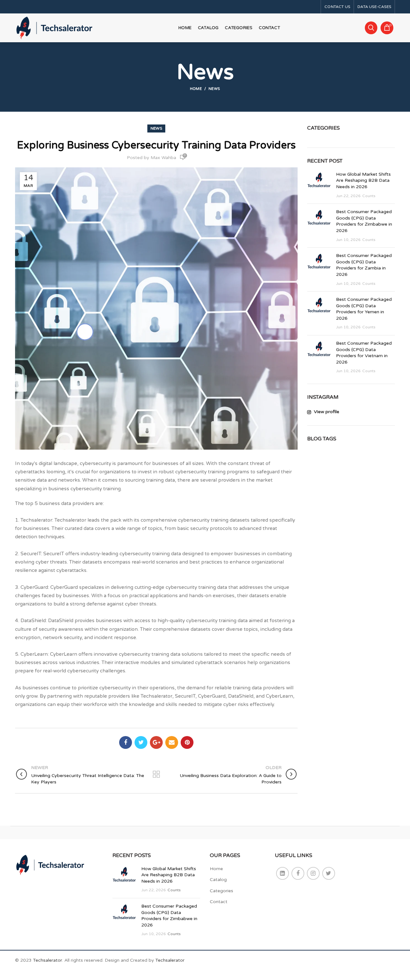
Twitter (328, 873)
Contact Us (337, 6)
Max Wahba (163, 157)
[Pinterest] (187, 742)
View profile (326, 411)
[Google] (156, 742)
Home (196, 89)
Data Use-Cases (374, 6)
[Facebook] (125, 742)
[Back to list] (156, 775)
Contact (218, 901)
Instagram (313, 873)
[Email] (171, 742)
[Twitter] (141, 742)
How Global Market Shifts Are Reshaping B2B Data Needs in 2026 (363, 180)
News (214, 89)
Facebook (297, 873)
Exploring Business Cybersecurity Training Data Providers (156, 145)
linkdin (282, 873)
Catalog (218, 879)
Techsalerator (47, 960)
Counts (368, 196)
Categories (221, 891)
